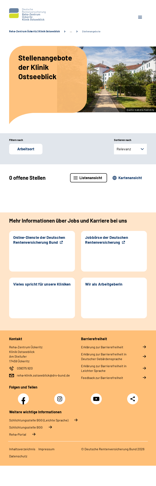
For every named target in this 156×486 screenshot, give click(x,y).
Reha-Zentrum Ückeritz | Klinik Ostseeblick (34, 31)
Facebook (24, 396)
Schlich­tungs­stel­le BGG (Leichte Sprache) (38, 420)
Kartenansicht (130, 177)
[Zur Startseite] (42, 14)
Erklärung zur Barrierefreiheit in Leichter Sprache (104, 368)
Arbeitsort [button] (25, 149)
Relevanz (124, 149)
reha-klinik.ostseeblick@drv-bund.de (43, 375)
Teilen (133, 398)
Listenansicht (90, 177)
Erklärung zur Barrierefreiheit (102, 347)
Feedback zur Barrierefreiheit (102, 378)
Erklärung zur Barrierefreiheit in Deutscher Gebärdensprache (104, 356)
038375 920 (25, 368)
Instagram (61, 396)
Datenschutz (18, 456)
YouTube (96, 396)
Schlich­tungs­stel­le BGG (26, 427)
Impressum (46, 449)
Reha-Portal (17, 434)
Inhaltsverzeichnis (22, 449)
